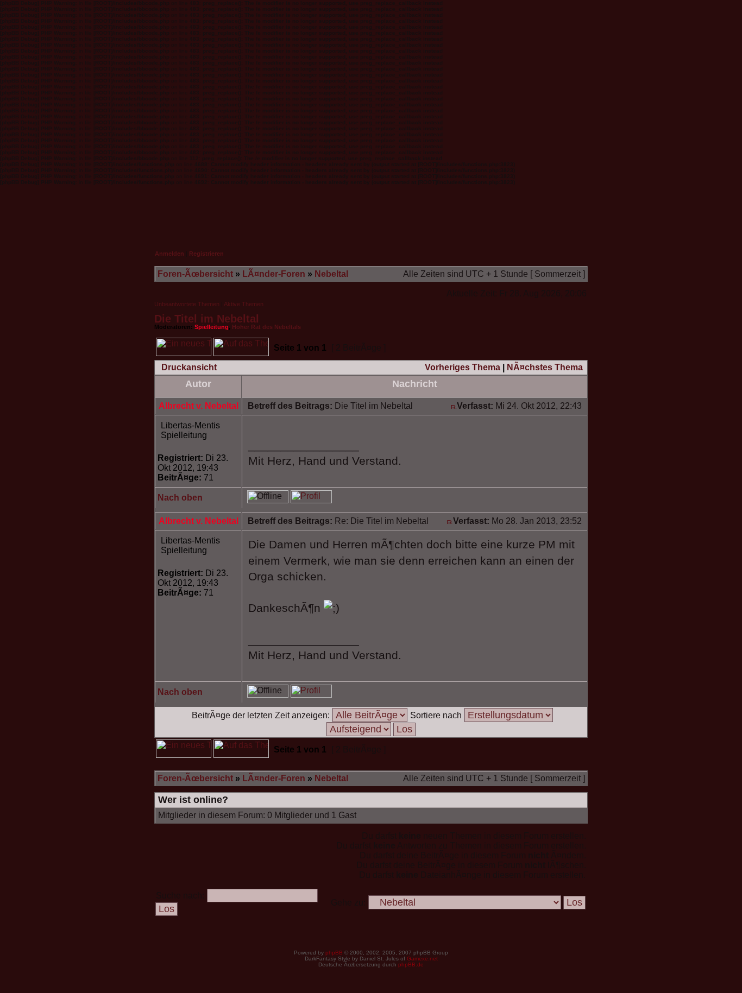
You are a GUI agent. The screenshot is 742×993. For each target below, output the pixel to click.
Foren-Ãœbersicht (195, 274)
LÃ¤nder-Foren (273, 274)
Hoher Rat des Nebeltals (266, 327)
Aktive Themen (243, 304)
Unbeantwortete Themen (186, 304)
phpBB (334, 953)
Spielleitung (211, 327)
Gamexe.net (422, 959)
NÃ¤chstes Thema (545, 367)
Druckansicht (189, 367)
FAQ (517, 210)
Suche (567, 210)
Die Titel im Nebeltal (206, 319)
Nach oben (180, 497)
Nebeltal (331, 274)
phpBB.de (411, 964)
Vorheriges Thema (462, 367)
